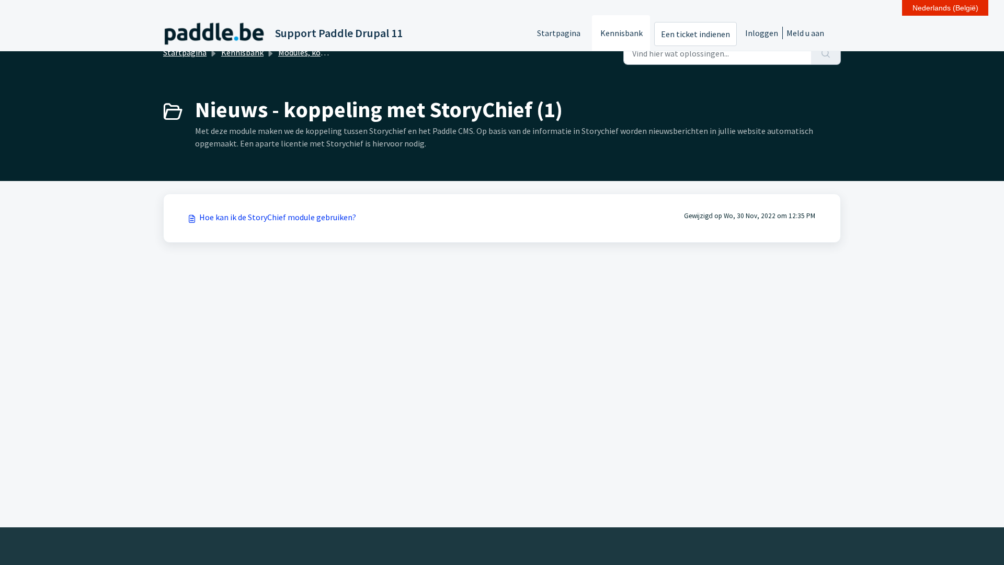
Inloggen (761, 33)
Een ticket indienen (695, 34)
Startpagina (558, 33)
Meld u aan (805, 33)
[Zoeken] (826, 53)
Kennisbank (621, 33)
